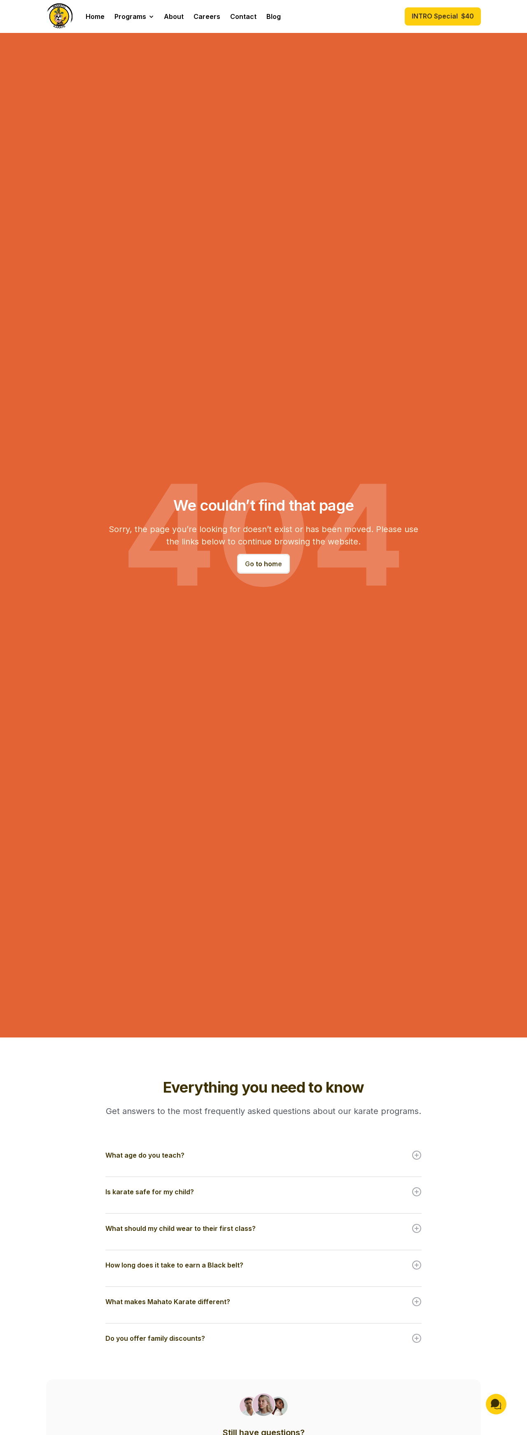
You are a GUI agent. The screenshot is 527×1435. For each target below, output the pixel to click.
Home (95, 16)
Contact (243, 16)
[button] (134, 16)
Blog (273, 16)
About (174, 16)
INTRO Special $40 (443, 16)
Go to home (263, 564)
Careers (207, 16)
